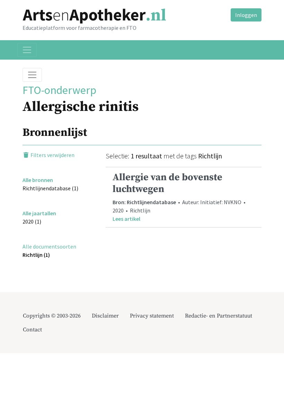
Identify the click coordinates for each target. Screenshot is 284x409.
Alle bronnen (38, 179)
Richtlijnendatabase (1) (50, 188)
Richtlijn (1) (36, 254)
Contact (32, 329)
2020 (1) (32, 221)
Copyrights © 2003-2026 (52, 315)
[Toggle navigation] (27, 50)
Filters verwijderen (51, 154)
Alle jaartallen (39, 213)
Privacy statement (152, 315)
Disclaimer (105, 315)
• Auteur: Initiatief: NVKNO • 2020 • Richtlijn (180, 196)
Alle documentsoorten (49, 246)
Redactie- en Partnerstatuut (218, 315)
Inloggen (246, 14)
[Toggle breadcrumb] (32, 75)
